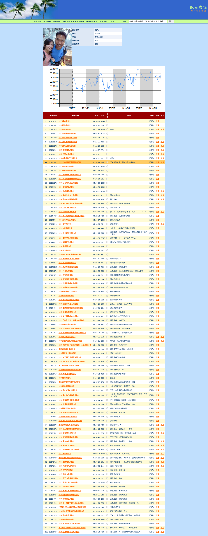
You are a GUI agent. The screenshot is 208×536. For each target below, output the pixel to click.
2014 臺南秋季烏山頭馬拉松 (69, 258)
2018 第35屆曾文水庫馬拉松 (69, 523)
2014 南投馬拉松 (65, 246)
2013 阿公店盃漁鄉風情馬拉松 (70, 179)
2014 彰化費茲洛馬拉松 (67, 233)
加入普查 (66, 21)
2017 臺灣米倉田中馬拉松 (68, 482)
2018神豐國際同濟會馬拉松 (69, 495)
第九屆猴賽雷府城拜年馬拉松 (69, 382)
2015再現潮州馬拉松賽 (67, 353)
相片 (162, 129)
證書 (157, 121)
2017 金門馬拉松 (65, 453)
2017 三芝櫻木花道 (66, 470)
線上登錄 (47, 21)
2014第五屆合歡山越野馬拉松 (70, 254)
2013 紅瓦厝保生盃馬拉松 (68, 183)
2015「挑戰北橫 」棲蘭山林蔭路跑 (72, 320)
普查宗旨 (57, 21)
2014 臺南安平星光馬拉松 (68, 238)
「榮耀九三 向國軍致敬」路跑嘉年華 (72, 507)
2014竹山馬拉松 (65, 250)
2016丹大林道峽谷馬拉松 (68, 390)
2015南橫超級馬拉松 (66, 295)
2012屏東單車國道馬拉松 (68, 142)
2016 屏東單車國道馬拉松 (68, 437)
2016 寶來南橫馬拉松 (66, 441)
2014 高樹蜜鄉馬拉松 (66, 187)
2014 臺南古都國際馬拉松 (68, 199)
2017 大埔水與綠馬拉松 (67, 466)
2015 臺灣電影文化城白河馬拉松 (71, 308)
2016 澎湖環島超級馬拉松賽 (69, 400)
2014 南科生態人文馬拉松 (68, 195)
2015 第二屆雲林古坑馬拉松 (69, 316)
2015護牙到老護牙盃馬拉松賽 (70, 370)
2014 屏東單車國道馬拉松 (68, 267)
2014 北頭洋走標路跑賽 (67, 212)
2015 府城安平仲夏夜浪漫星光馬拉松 (72, 333)
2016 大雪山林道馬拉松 (67, 374)
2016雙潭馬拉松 (65, 378)
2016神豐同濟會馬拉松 (67, 408)
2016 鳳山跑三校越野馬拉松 (69, 395)
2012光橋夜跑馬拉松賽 (67, 133)
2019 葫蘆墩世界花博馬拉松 (69, 532)
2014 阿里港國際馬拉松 (67, 263)
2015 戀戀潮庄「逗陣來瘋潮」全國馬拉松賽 (75, 345)
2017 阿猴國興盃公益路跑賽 (69, 449)
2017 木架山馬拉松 (66, 474)
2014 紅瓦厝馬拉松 (66, 275)
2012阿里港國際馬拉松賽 (68, 137)
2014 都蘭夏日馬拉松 (66, 242)
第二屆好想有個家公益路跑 (69, 365)
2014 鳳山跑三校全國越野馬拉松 (71, 203)
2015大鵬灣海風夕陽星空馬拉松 (70, 341)
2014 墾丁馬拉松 (65, 224)
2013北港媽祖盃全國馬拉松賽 (70, 162)
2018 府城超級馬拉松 (66, 499)
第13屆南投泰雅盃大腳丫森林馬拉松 (72, 528)
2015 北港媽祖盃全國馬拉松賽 (70, 328)
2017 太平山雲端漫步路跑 (68, 478)
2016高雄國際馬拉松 (66, 386)
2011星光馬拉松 (65, 121)
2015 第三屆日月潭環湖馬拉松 (70, 357)
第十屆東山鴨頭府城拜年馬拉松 (70, 458)
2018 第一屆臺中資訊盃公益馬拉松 (72, 503)
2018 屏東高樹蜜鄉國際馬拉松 (70, 491)
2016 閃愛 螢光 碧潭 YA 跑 (68, 412)
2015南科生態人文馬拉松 (68, 291)
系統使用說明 (78, 21)
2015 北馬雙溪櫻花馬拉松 (68, 283)
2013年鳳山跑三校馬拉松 (68, 158)
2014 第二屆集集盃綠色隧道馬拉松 (72, 216)
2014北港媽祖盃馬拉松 (67, 220)
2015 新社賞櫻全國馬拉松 (68, 287)
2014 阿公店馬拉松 (66, 271)
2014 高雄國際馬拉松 (66, 191)
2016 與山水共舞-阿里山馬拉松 (70, 421)
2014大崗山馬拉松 (65, 228)
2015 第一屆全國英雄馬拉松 (69, 300)
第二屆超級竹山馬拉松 (67, 349)
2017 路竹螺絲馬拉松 (66, 486)
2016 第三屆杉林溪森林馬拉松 (70, 429)
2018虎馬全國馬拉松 (66, 519)
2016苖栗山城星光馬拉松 (68, 416)
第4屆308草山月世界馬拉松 (69, 425)
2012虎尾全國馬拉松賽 (67, 146)
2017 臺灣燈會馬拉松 (66, 462)
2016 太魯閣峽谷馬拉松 (67, 433)
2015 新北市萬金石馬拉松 (68, 304)
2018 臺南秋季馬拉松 (66, 515)
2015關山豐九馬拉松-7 (67, 337)
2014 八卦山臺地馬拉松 (67, 207)
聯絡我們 (103, 21)
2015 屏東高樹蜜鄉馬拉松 (68, 279)
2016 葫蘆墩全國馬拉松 (67, 404)
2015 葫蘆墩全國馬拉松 (67, 312)
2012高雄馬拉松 (65, 125)
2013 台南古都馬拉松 (66, 154)
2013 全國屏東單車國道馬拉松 (70, 175)
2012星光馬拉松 (65, 129)
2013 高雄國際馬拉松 (66, 150)
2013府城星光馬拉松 (66, 166)
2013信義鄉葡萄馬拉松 (67, 170)
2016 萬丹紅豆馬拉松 (66, 445)
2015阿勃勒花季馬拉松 (67, 324)
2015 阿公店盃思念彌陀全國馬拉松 (72, 361)
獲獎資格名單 (91, 21)
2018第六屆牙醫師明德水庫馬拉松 (71, 511)
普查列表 (37, 21)
